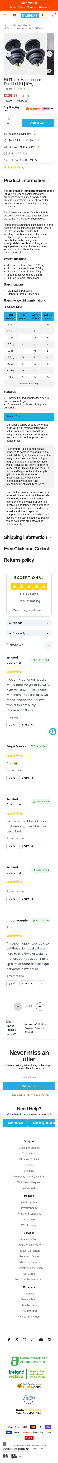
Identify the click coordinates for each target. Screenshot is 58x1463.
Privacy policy (29, 1208)
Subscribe (29, 1086)
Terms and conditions (29, 1213)
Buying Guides (29, 1188)
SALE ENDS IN (29, 3)
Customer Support (29, 1147)
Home (6, 25)
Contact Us (15, 1123)
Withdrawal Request (29, 1182)
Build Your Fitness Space (29, 1279)
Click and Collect (29, 1159)
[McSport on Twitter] (17, 1340)
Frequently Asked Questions (29, 1176)
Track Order (29, 1153)
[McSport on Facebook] (9, 1340)
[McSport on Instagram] (24, 1340)
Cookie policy (29, 1202)
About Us (29, 1293)
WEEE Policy (29, 1225)
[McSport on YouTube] (41, 1340)
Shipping (29, 1170)
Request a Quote (29, 1256)
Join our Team (29, 1299)
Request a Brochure (29, 1250)
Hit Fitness (9, 88)
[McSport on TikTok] (32, 1340)
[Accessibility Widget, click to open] (52, 731)
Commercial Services (29, 1245)
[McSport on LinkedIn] (49, 1340)
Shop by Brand (29, 1305)
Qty (8, 119)
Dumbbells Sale (20, 25)
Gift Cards (29, 1273)
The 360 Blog (29, 1311)
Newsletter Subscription (29, 1268)
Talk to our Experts (29, 1262)
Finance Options (29, 1239)
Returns (29, 1165)
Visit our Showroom (29, 1316)
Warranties (29, 1219)
